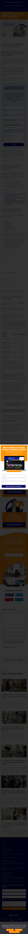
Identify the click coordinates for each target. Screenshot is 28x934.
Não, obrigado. (18, 929)
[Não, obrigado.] (26, 928)
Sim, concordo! (10, 929)
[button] (26, 446)
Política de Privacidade (14, 931)
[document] (14, 467)
